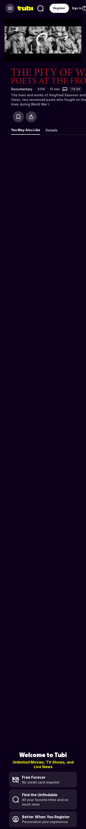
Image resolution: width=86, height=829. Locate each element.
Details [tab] (52, 130)
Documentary (21, 89)
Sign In (77, 8)
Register (59, 8)
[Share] (31, 116)
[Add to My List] (18, 116)
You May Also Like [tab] (25, 130)
